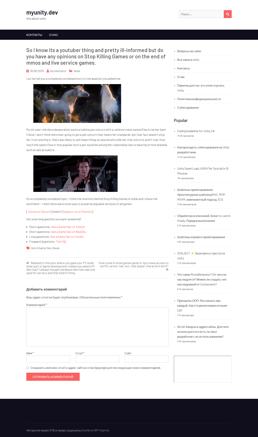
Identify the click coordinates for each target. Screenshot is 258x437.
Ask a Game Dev (41, 248)
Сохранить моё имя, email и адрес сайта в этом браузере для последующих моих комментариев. (95, 367)
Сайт (128, 353)
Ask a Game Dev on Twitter (68, 226)
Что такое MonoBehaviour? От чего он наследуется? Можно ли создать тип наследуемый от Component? (201, 279)
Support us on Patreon (77, 211)
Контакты (34, 34)
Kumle (86, 430)
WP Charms (101, 430)
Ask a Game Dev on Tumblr (67, 236)
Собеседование (188, 107)
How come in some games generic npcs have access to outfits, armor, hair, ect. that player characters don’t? (133, 264)
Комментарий (36, 304)
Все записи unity (188, 59)
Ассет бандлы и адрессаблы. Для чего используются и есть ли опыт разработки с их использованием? (203, 331)
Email (79, 353)
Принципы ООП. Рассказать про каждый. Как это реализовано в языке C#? (202, 305)
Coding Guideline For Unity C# (196, 131)
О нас (53, 34)
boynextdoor (58, 71)
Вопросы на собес (189, 51)
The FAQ (61, 241)
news (77, 71)
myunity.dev (42, 12)
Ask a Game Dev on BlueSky (68, 231)
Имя (30, 353)
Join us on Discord (39, 211)
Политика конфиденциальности (199, 99)
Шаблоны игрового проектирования (201, 237)
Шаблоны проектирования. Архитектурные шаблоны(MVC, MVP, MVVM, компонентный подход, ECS (201, 194)
